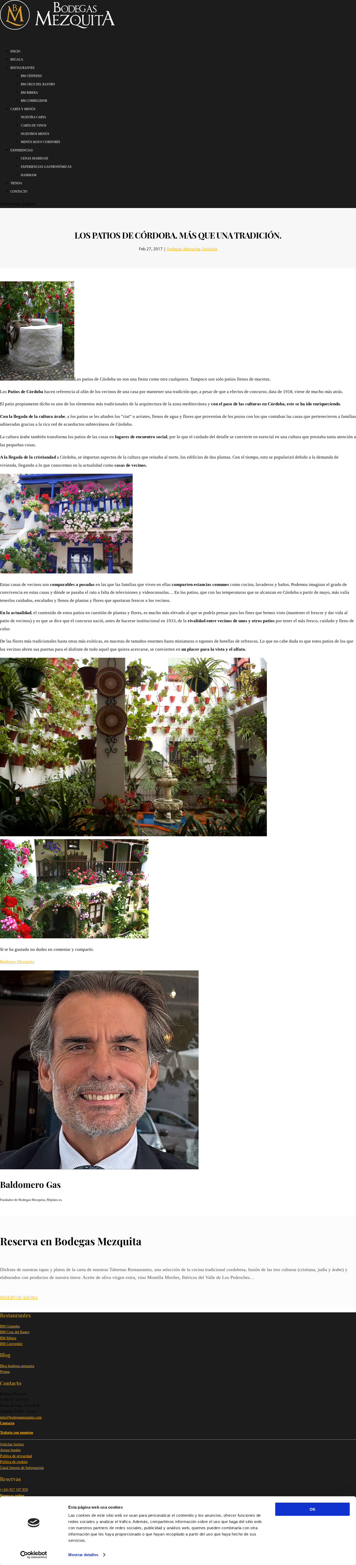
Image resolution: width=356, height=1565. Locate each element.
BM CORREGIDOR (34, 101)
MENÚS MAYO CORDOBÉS (40, 142)
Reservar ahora (19, 1297)
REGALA (16, 59)
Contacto (18, 191)
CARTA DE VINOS (33, 125)
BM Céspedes (10, 1326)
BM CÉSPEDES (31, 76)
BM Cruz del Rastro (14, 1332)
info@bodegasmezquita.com (21, 1417)
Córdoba (209, 248)
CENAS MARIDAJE (34, 158)
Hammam (28, 175)
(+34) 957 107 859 (14, 1490)
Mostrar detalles (83, 1554)
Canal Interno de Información (22, 1468)
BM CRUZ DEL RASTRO (38, 84)
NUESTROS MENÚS (35, 134)
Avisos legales (10, 1450)
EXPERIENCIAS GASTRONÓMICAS (46, 167)
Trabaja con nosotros (16, 1432)
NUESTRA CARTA (33, 117)
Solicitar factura (12, 1444)
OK (313, 1509)
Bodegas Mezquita (183, 248)
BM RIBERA (29, 92)
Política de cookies (14, 1462)
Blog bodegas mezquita (17, 1366)
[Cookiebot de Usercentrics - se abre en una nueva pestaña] (34, 1555)
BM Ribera (8, 1338)
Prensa (5, 1372)
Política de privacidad (16, 1456)
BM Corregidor (11, 1344)
